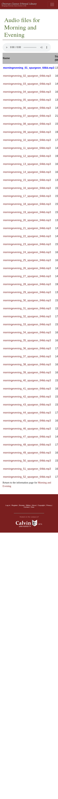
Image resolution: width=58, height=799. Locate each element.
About (34, 505)
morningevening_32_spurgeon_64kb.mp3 (27, 316)
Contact (26, 507)
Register (15, 505)
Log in (7, 505)
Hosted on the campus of (29, 517)
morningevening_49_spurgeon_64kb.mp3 (27, 452)
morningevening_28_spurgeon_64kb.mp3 (27, 284)
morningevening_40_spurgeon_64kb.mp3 (27, 380)
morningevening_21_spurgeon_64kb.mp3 (27, 228)
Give (32, 507)
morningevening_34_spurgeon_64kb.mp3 (27, 332)
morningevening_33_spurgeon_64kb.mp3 (27, 324)
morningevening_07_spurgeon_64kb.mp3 (27, 115)
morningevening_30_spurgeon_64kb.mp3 (27, 300)
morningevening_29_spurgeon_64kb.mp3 (27, 292)
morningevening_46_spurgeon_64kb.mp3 (27, 428)
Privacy (49, 505)
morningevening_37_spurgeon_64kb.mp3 (27, 356)
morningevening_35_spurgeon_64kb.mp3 (27, 340)
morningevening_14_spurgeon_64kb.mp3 (27, 172)
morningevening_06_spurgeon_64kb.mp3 (27, 107)
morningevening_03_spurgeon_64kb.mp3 (27, 83)
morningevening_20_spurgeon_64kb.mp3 (27, 220)
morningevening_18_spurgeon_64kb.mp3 (27, 204)
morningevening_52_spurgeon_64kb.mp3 (27, 476)
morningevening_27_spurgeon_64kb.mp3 (27, 276)
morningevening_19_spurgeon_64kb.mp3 (27, 212)
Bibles (28, 505)
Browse (22, 505)
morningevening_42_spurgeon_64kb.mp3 (27, 396)
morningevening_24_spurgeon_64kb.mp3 (27, 252)
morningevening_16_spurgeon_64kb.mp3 (27, 188)
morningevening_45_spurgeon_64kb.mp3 (27, 420)
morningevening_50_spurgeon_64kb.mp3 (27, 460)
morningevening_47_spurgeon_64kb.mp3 (27, 436)
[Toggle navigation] (52, 4)
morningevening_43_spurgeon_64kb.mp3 (27, 404)
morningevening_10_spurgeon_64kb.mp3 (27, 140)
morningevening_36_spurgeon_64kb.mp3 (27, 348)
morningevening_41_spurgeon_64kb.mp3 (27, 388)
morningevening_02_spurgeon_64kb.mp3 (27, 75)
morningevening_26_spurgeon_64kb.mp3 (27, 268)
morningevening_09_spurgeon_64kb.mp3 (27, 132)
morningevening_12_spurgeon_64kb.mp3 (27, 156)
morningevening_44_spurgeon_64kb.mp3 (27, 412)
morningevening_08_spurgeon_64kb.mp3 (27, 123)
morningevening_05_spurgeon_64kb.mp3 (27, 99)
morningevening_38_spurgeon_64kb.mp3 (27, 364)
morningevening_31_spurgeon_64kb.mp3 (27, 308)
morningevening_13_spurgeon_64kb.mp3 (27, 164)
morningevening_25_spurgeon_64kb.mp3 (27, 260)
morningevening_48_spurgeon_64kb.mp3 (27, 444)
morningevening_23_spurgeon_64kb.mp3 (27, 244)
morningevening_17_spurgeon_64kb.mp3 (27, 196)
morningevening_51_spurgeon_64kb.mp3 (27, 468)
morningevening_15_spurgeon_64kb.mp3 (27, 180)
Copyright (41, 505)
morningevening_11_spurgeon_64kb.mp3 (27, 148)
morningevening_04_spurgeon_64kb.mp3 (27, 91)
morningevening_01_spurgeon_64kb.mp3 (28, 67)
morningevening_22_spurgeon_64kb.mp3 (27, 236)
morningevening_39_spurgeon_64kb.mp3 (27, 372)
